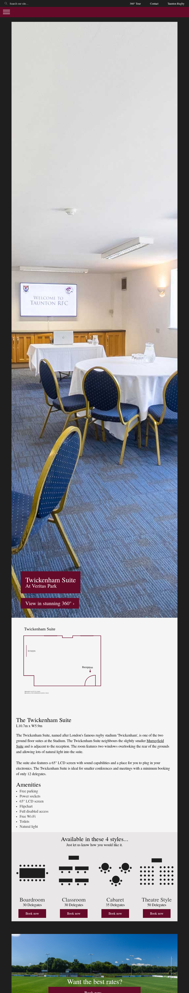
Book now (32, 913)
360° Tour (135, 3)
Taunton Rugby (176, 3)
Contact (154, 3)
